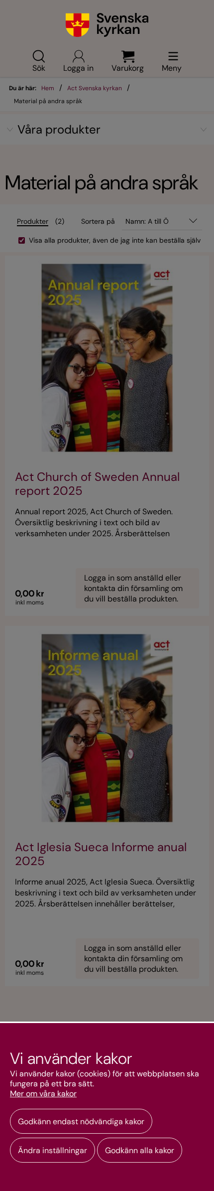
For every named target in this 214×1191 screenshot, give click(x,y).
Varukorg (127, 67)
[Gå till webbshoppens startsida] (107, 25)
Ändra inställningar (52, 1150)
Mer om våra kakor (43, 1094)
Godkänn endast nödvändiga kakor (81, 1121)
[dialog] (107, 1106)
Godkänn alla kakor (139, 1150)
